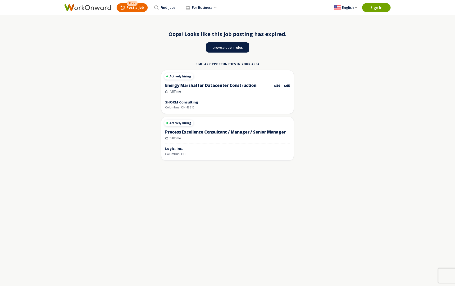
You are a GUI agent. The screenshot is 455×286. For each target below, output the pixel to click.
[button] (376, 7)
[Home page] (87, 7)
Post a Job (135, 7)
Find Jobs (167, 7)
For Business (202, 7)
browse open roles (228, 47)
